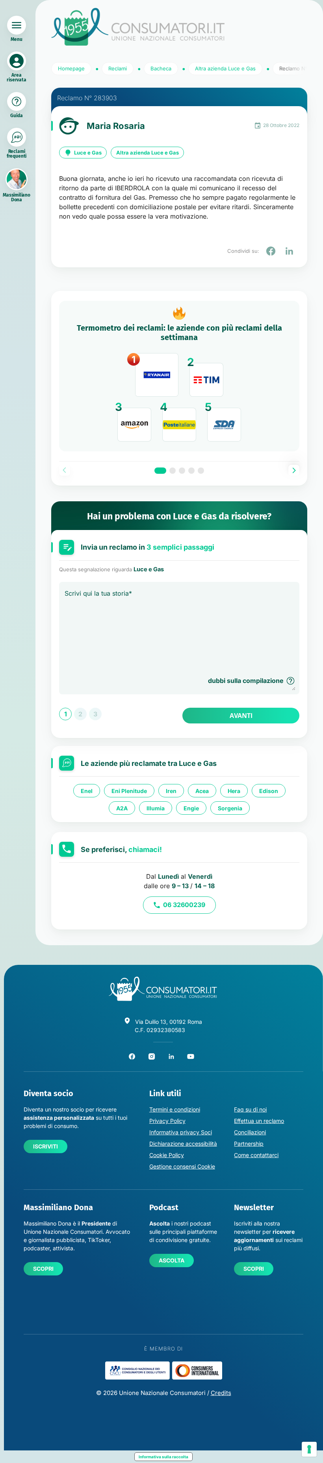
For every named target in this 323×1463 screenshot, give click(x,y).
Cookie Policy (166, 1155)
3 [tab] (182, 470)
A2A (122, 807)
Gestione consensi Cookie (182, 1166)
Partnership (249, 1143)
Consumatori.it (138, 27)
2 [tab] (172, 470)
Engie (191, 807)
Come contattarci (256, 1155)
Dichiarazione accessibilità (183, 1143)
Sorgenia (230, 807)
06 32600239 (184, 905)
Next (293, 470)
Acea (202, 790)
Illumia (156, 807)
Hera (234, 790)
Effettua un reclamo (259, 1120)
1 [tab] (160, 470)
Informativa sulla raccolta (163, 1456)
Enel (87, 790)
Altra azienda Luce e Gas (147, 152)
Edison (268, 790)
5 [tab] (201, 470)
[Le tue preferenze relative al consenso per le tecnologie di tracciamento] (309, 1449)
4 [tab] (191, 470)
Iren (171, 790)
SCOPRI (43, 1268)
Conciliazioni (250, 1132)
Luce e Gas (88, 152)
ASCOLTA (171, 1260)
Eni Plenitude (129, 790)
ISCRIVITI (45, 1146)
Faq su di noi (250, 1109)
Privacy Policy (167, 1120)
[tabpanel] (179, 376)
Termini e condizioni (174, 1109)
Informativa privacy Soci (180, 1132)
